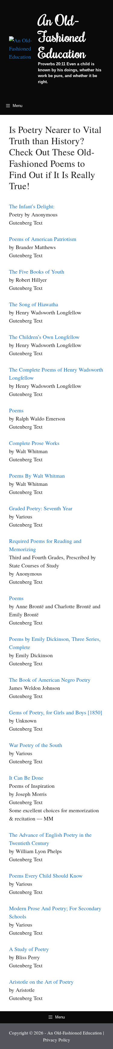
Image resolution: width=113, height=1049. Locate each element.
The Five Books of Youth (36, 271)
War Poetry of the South (35, 745)
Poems (16, 410)
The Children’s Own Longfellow (44, 336)
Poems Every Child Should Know (46, 875)
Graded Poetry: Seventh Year (40, 508)
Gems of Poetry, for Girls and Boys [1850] (55, 712)
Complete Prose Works (34, 443)
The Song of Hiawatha (33, 304)
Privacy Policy (56, 1040)
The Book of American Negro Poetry (49, 679)
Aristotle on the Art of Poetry (41, 981)
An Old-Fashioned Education (62, 36)
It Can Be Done (26, 777)
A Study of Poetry (29, 949)
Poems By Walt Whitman (37, 475)
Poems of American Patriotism (42, 238)
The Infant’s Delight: (32, 206)
